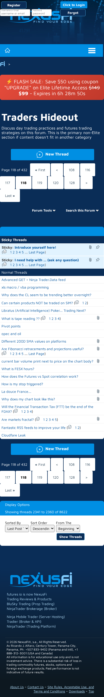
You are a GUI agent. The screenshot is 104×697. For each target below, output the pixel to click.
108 (71, 170)
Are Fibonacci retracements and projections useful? (43, 349)
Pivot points (11, 326)
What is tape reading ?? (21, 318)
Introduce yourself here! (35, 247)
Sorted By (13, 523)
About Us (17, 687)
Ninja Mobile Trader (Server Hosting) (36, 616)
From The (63, 523)
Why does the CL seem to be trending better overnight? (46, 295)
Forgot (73, 13)
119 (39, 182)
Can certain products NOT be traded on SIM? (37, 303)
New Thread (39, 153)
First (40, 170)
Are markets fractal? (18, 419)
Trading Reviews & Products (29, 599)
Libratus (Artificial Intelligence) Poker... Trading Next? (44, 310)
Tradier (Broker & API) (24, 621)
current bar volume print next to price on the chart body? (47, 361)
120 (56, 182)
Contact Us (36, 687)
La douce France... (16, 391)
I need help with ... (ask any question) (47, 260)
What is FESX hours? (18, 369)
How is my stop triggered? (22, 384)
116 (87, 170)
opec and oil (11, 333)
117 (7, 182)
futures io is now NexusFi (27, 594)
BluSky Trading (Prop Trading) (31, 604)
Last (10, 195)
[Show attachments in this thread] (91, 247)
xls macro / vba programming (25, 287)
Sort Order (39, 523)
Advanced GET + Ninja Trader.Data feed (34, 279)
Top (91, 691)
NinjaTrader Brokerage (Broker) (32, 608)
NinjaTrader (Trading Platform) (31, 626)
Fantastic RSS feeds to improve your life (34, 427)
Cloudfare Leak (14, 435)
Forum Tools (42, 210)
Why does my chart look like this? (28, 399)
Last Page (37, 252)
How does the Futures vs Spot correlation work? (40, 376)
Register (13, 5)
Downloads (77, 691)
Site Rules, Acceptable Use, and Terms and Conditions (64, 689)
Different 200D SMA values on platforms (34, 341)
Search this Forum (80, 210)
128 (72, 182)
